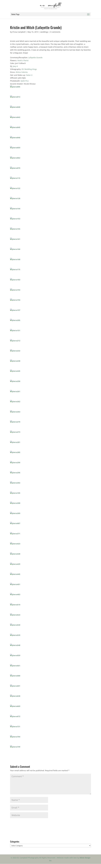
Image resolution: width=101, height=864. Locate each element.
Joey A (15, 66)
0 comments (55, 32)
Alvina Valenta (22, 72)
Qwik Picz (25, 81)
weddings (44, 32)
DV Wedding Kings (29, 69)
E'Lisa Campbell (19, 32)
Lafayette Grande (35, 57)
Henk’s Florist (22, 60)
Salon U (29, 75)
